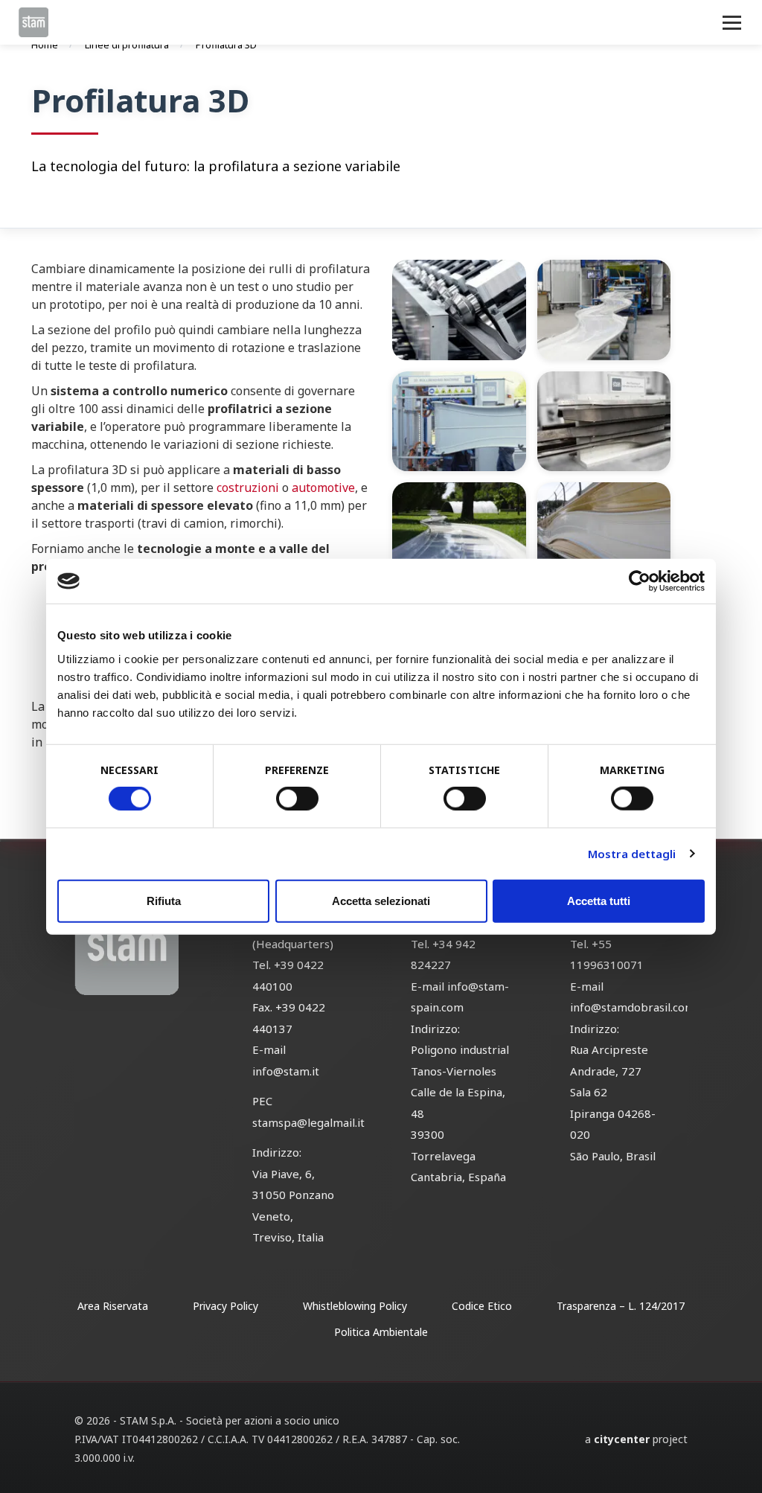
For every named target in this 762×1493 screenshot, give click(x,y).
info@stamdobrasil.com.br (640, 1007)
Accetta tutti (598, 900)
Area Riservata (112, 1306)
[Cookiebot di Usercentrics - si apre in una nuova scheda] (639, 581)
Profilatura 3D (226, 44)
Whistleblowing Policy (355, 1306)
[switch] (297, 799)
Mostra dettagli (632, 853)
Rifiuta (164, 900)
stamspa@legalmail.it (308, 1122)
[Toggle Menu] (732, 23)
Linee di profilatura (127, 44)
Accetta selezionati (381, 900)
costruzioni (248, 487)
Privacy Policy (225, 1306)
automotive (323, 487)
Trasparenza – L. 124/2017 (621, 1306)
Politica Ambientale (381, 1332)
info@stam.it (285, 1071)
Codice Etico (482, 1306)
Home (44, 44)
